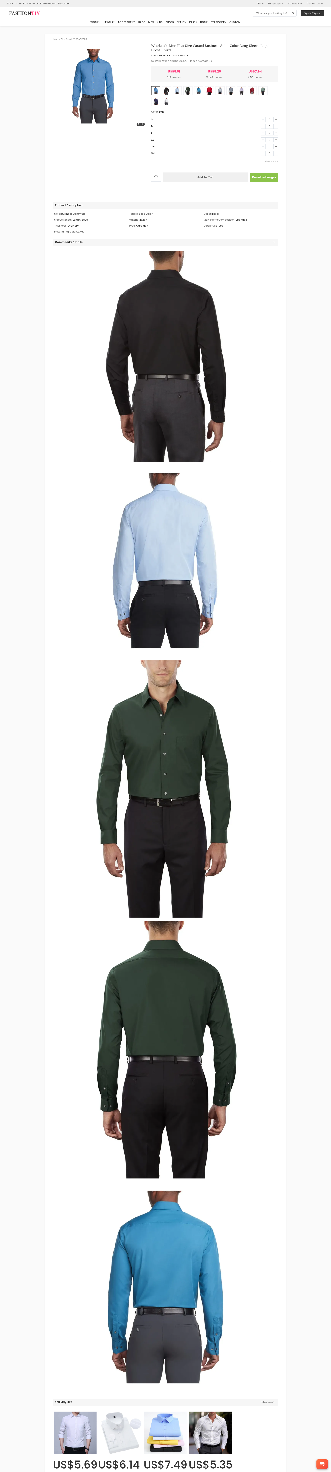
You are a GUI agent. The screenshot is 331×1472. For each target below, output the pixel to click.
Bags (141, 22)
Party (193, 22)
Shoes (170, 22)
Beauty (181, 22)
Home (204, 22)
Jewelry (109, 22)
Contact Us (205, 61)
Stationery (218, 22)
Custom (235, 22)
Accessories (126, 22)
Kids (159, 22)
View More (270, 161)
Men (151, 22)
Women (95, 22)
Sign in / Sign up (312, 13)
